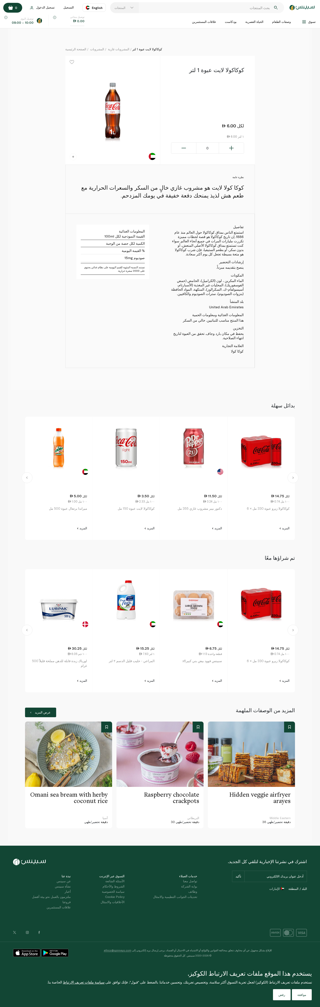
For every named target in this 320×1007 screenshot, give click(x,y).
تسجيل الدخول (45, 7)
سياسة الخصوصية (113, 891)
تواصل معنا (190, 881)
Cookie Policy (115, 897)
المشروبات (97, 49)
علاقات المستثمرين (204, 22)
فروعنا (66, 902)
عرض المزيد (43, 712)
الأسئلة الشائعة (115, 881)
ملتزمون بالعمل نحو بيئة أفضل (51, 897)
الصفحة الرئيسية (75, 49)
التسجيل (68, 7)
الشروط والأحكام (114, 886)
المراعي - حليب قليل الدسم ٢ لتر (132, 661)
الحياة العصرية (254, 22)
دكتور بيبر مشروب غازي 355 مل (200, 508)
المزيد (285, 528)
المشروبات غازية (118, 49)
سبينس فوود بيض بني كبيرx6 (202, 661)
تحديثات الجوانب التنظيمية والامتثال (175, 897)
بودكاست (231, 22)
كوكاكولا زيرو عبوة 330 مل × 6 (268, 508)
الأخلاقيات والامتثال (113, 902)
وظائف (192, 891)
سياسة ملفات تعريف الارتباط (83, 982)
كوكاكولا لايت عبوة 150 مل (136, 508)
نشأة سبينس (63, 886)
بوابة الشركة (189, 886)
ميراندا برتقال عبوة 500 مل (68, 508)
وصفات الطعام (281, 22)
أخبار (68, 891)
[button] (27, 478)
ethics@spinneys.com (117, 950)
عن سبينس (64, 881)
